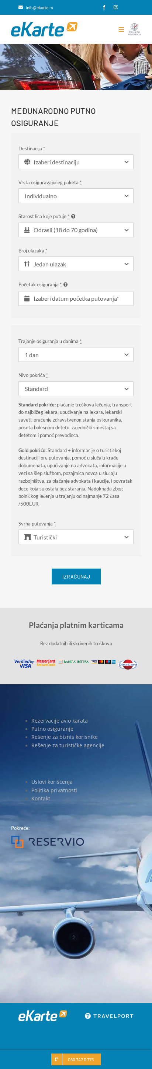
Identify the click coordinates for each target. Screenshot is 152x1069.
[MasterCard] (46, 662)
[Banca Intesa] (74, 662)
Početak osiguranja (40, 284)
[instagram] (116, 7)
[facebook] (104, 7)
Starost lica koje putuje (43, 216)
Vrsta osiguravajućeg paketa (50, 182)
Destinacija (31, 148)
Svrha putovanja (37, 524)
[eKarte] (44, 24)
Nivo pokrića (33, 375)
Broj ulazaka (32, 251)
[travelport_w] (109, 1015)
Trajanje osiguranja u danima (50, 341)
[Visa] (24, 662)
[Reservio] (47, 838)
